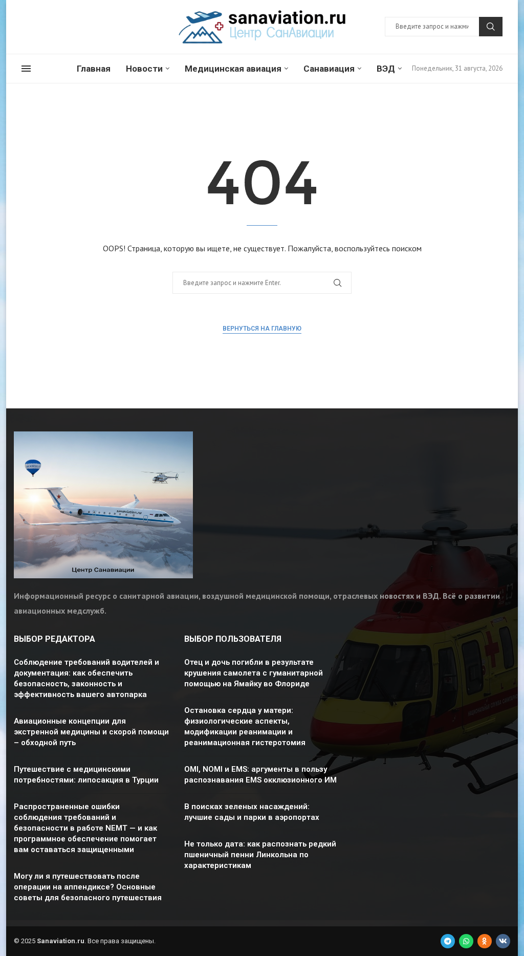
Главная (94, 68)
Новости (144, 68)
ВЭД (386, 68)
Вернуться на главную (262, 328)
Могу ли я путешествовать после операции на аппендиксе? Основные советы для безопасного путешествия (88, 887)
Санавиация (329, 68)
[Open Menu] (26, 68)
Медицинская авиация (233, 68)
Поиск (491, 26)
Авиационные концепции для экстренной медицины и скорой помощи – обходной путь (91, 731)
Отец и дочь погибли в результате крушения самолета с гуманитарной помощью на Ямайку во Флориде (253, 673)
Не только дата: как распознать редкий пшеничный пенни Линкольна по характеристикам (260, 854)
